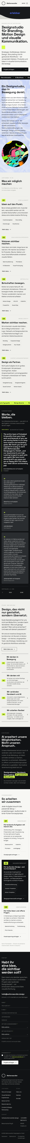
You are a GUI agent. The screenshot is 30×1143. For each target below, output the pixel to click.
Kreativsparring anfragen (12, 936)
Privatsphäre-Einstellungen (21, 1137)
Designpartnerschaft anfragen (14, 898)
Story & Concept (6, 1092)
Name (4, 1002)
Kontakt (18, 1098)
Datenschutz (12, 1136)
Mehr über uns (9, 649)
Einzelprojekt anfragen (11, 855)
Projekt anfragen (15, 69)
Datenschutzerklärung (17, 1056)
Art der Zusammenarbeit (10, 1024)
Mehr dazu (6, 229)
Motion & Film (6, 1101)
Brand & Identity (6, 1104)
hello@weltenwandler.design (13, 994)
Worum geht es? (7, 1038)
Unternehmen (6, 1017)
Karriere (18, 1095)
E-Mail (4, 1009)
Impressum (4, 1136)
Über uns (18, 1092)
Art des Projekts (7, 1031)
